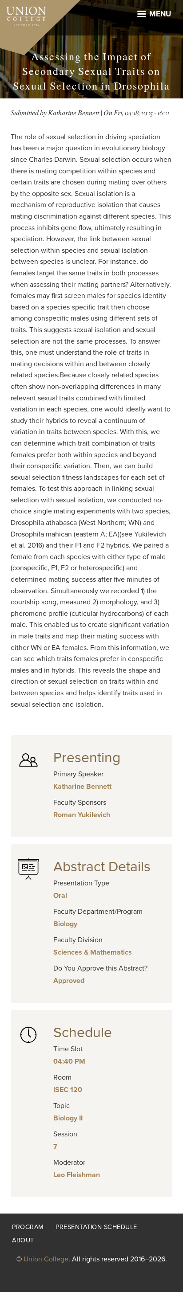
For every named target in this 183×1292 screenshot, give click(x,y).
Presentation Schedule (96, 1227)
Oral (60, 895)
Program (28, 1227)
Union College (46, 1259)
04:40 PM (69, 1061)
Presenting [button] (86, 757)
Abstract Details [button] (102, 866)
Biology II (68, 1118)
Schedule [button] (82, 1032)
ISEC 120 (67, 1089)
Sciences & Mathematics (92, 952)
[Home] (23, 14)
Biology (65, 924)
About (23, 1240)
